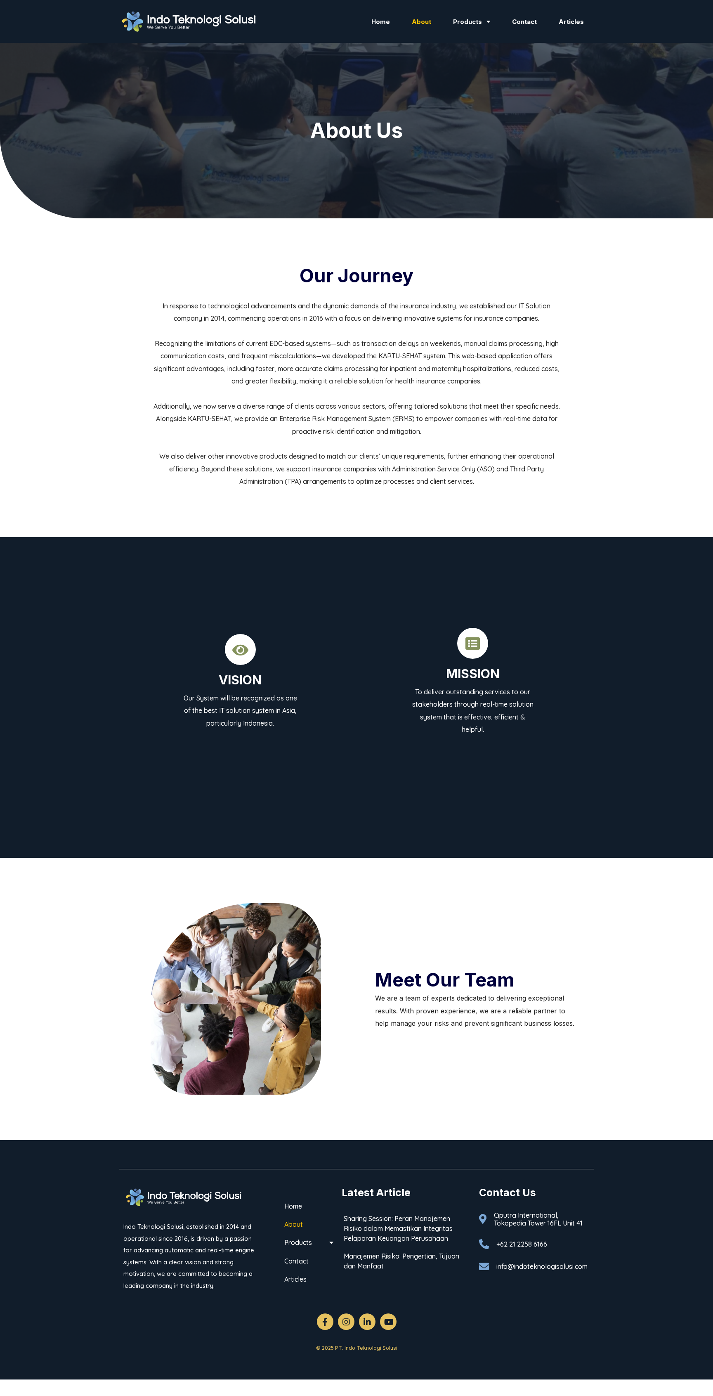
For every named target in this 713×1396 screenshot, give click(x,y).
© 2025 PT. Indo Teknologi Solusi (356, 1348)
